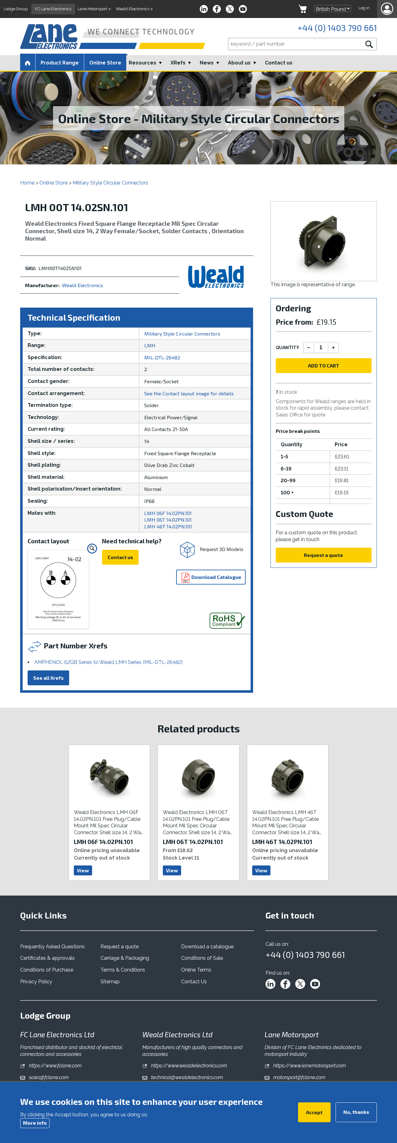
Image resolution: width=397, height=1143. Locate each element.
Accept (314, 1112)
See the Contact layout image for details (189, 393)
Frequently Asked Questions (52, 947)
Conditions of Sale (202, 958)
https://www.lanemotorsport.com (309, 1066)
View (83, 870)
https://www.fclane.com (55, 1066)
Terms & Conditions (122, 970)
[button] (387, 9)
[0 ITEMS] (303, 9)
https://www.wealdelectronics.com (188, 1066)
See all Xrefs (48, 678)
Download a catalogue (207, 947)
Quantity (287, 347)
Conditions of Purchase (46, 970)
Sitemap (110, 982)
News (207, 63)
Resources (142, 63)
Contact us (278, 63)
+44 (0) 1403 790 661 (337, 28)
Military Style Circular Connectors (110, 183)
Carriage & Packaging (124, 958)
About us (239, 63)
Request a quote (323, 555)
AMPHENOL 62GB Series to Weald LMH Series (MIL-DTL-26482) (108, 662)
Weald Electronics (82, 285)
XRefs (178, 63)
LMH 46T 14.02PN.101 (168, 526)
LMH (149, 345)
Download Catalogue (215, 577)
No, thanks (356, 1112)
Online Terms (196, 970)
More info (35, 1123)
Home (27, 183)
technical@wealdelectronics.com (186, 1077)
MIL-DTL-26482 (162, 357)
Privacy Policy (36, 982)
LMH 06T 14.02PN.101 (168, 520)
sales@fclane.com (48, 1077)
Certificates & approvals (47, 958)
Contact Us (194, 982)
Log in (364, 8)
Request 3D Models (220, 549)
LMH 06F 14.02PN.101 (168, 513)
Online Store (105, 63)
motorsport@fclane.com (298, 1077)
